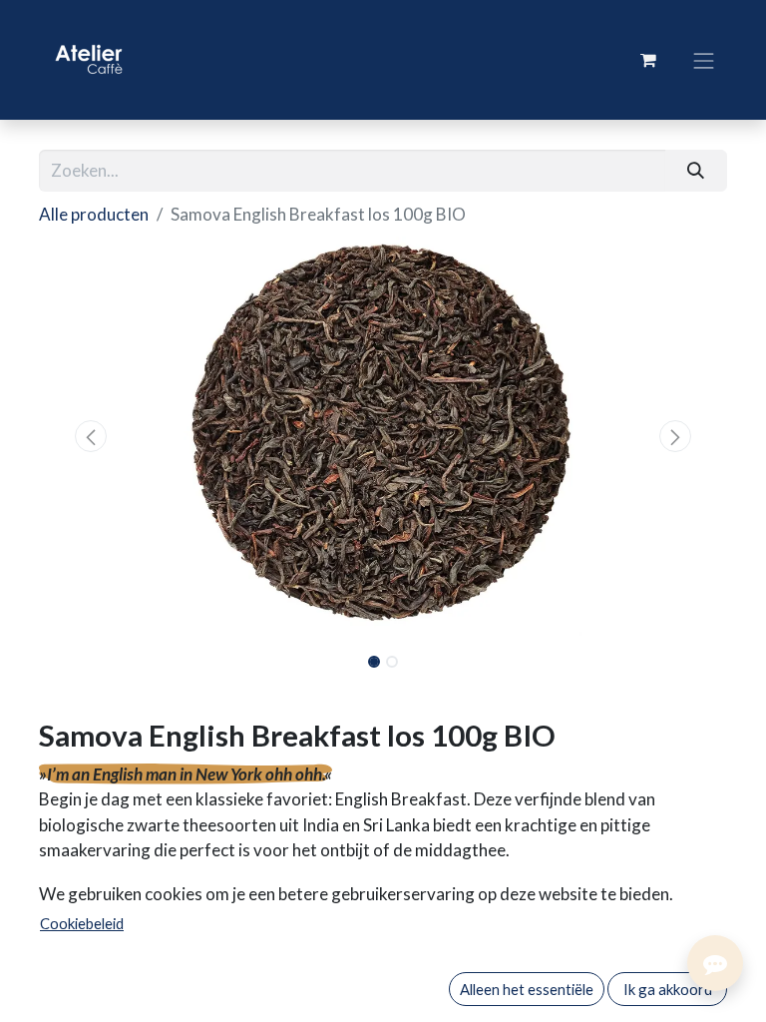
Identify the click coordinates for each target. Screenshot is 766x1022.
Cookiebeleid (82, 923)
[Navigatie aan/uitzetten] (704, 59)
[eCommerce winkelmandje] (648, 60)
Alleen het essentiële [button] (526, 989)
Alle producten (94, 214)
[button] (91, 436)
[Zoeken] (696, 171)
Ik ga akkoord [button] (667, 989)
